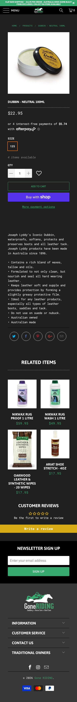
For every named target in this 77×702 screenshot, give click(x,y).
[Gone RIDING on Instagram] (38, 667)
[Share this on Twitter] (14, 336)
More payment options (38, 207)
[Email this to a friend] (61, 336)
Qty (10, 165)
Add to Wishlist (39, 173)
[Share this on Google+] (49, 336)
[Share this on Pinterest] (38, 336)
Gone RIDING (43, 678)
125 (12, 146)
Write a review (38, 528)
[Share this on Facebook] (26, 336)
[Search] (62, 10)
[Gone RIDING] (38, 10)
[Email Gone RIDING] (46, 667)
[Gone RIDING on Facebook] (30, 667)
